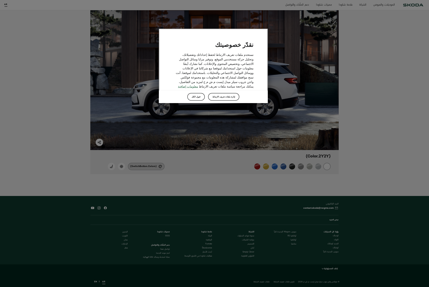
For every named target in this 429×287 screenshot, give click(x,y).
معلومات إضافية (188, 86)
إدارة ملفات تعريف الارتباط (223, 97)
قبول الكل (196, 97)
